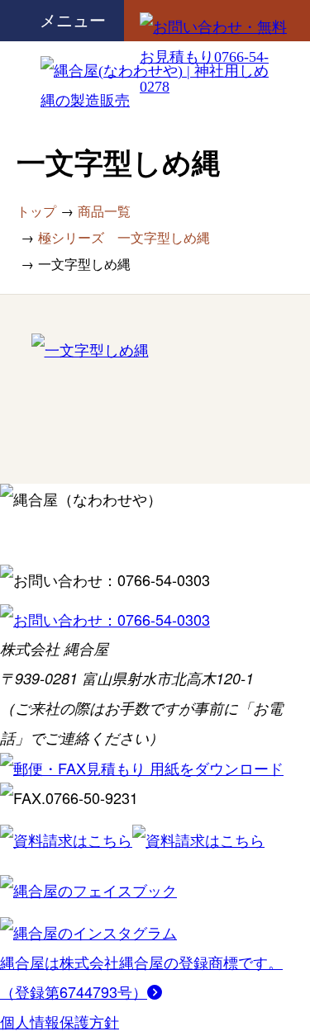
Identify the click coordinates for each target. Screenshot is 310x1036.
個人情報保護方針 (59, 1021)
